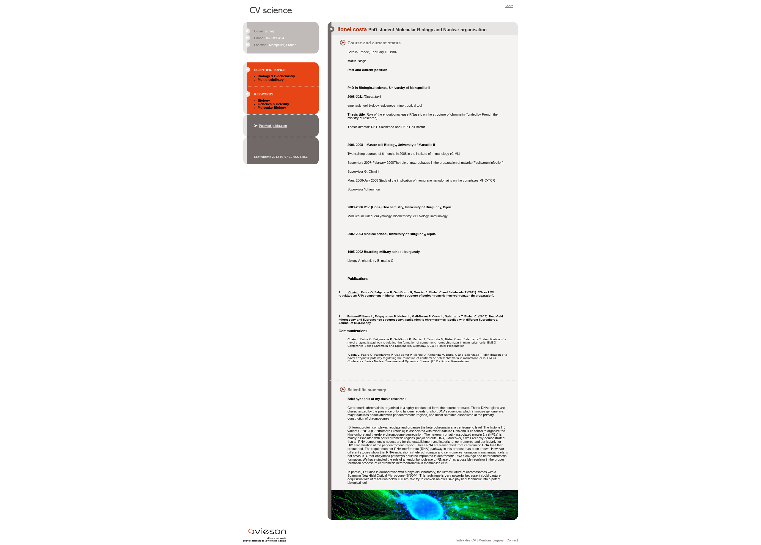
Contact (512, 540)
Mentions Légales (491, 540)
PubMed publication (273, 125)
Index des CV (466, 540)
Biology (264, 100)
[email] (269, 31)
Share (509, 6)
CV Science (271, 9)
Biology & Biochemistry (276, 76)
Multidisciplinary (271, 79)
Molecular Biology (272, 107)
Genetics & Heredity (273, 104)
